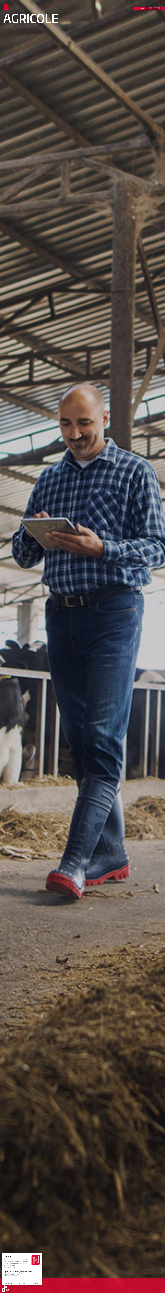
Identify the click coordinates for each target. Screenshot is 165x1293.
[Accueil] (6, 6)
